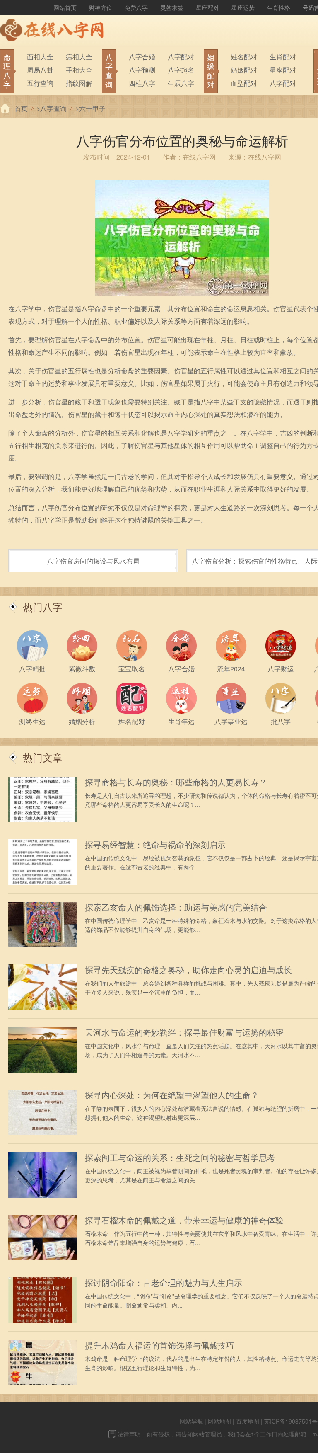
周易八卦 (40, 70)
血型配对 (244, 83)
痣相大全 (79, 56)
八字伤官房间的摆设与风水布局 (93, 561)
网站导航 (191, 1421)
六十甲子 (92, 108)
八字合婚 (142, 56)
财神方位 (100, 7)
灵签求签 (171, 7)
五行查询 (40, 83)
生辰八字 (181, 83)
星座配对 (207, 7)
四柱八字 (142, 83)
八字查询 (53, 108)
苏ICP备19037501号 (291, 1421)
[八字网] (54, 31)
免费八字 (136, 7)
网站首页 (65, 7)
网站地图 (219, 1421)
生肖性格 (278, 7)
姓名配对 (244, 56)
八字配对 (181, 56)
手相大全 (79, 70)
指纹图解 (79, 83)
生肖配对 (283, 56)
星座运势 (243, 7)
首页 (21, 108)
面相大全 (40, 56)
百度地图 (247, 1421)
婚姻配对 (244, 70)
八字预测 (142, 70)
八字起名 (181, 70)
